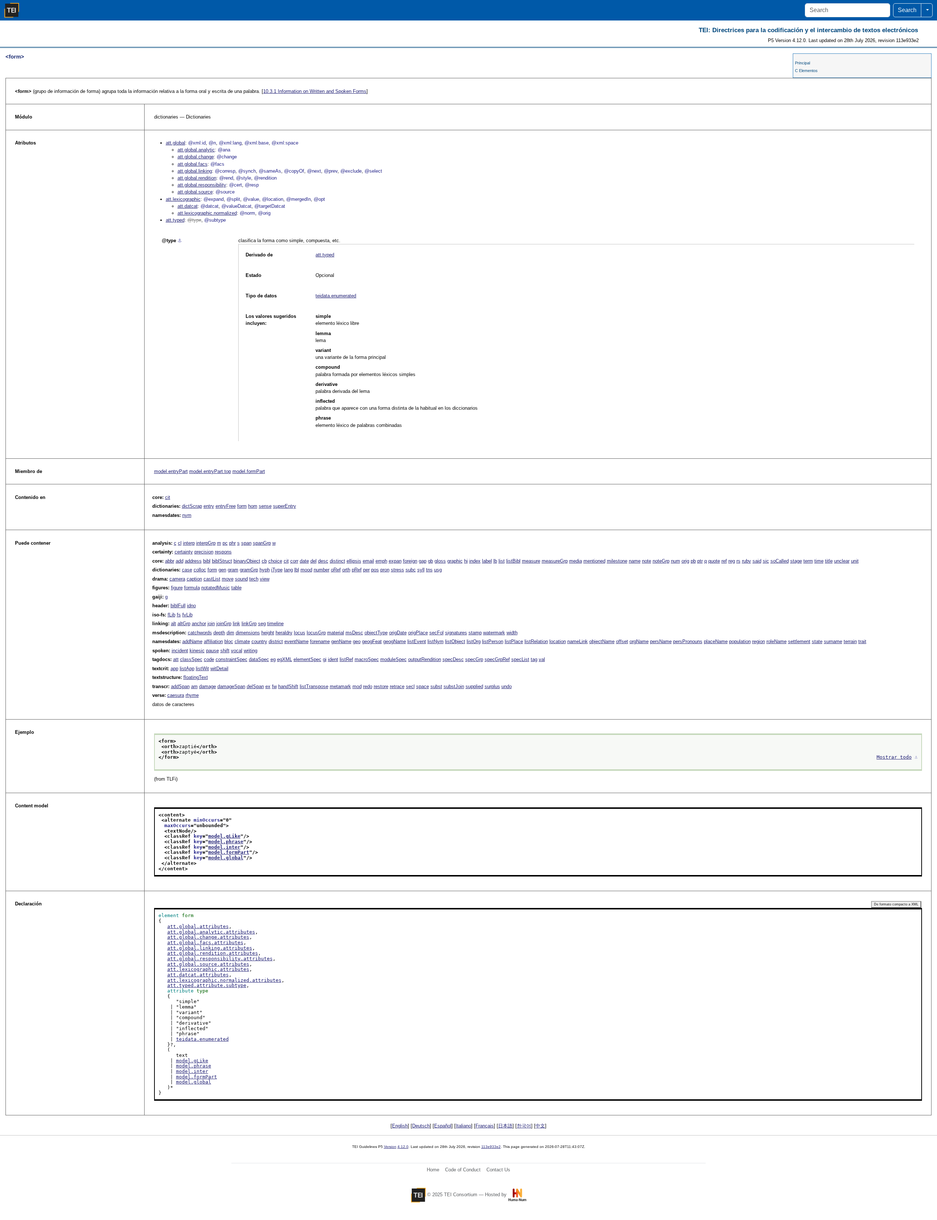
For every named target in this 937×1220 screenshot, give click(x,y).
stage (796, 561)
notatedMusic (215, 587)
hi (466, 561)
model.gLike (224, 836)
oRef (336, 570)
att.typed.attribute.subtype (206, 985)
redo (367, 686)
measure (531, 561)
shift (224, 650)
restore (381, 686)
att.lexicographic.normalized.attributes (224, 980)
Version (390, 1147)
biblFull (178, 605)
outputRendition (424, 659)
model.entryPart (171, 471)
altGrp (184, 623)
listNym (436, 641)
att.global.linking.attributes (209, 948)
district (276, 641)
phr (232, 543)
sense (265, 506)
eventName (296, 641)
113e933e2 (491, 1147)
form (242, 506)
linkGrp (249, 623)
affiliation (213, 641)
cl (180, 543)
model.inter (224, 847)
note (646, 561)
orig (685, 561)
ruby (746, 561)
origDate (398, 632)
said (757, 561)
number (321, 570)
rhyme (192, 695)
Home (433, 1169)
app (174, 668)
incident (180, 650)
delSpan (255, 686)
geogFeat (372, 641)
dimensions (248, 632)
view (264, 579)
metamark (340, 686)
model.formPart (248, 471)
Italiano (463, 1126)
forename (320, 641)
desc (323, 561)
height (267, 632)
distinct (337, 561)
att (176, 659)
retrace (397, 686)
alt (173, 623)
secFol (436, 632)
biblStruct (222, 561)
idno (191, 605)
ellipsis (354, 561)
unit (855, 561)
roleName (776, 641)
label (487, 561)
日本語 (505, 1126)
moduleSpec (393, 659)
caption (194, 579)
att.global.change (196, 156)
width (512, 632)
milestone (617, 561)
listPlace (514, 641)
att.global (175, 143)
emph (381, 561)
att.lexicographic (183, 199)
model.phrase (225, 841)
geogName (394, 641)
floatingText (195, 677)
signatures (456, 632)
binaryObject (247, 561)
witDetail (219, 668)
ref (724, 561)
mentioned (594, 561)
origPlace (418, 632)
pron (384, 570)
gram (233, 570)
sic (766, 561)
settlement (799, 641)
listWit (202, 668)
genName (341, 641)
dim (230, 632)
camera (177, 579)
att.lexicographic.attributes (208, 969)
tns (429, 570)
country (259, 641)
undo (506, 686)
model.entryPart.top (210, 471)
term (808, 561)
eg (273, 659)
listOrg (474, 641)
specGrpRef (497, 659)
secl (410, 686)
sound (241, 579)
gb (430, 561)
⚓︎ (180, 240)
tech (253, 579)
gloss (440, 561)
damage (207, 686)
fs (179, 614)
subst (436, 686)
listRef (346, 659)
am (194, 686)
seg (262, 623)
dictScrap (192, 506)
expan (395, 561)
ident (333, 659)
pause (212, 650)
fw (274, 686)
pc (225, 543)
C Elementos (806, 70)
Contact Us (498, 1169)
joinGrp (223, 623)
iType (277, 570)
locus (299, 632)
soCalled (779, 561)
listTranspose (314, 686)
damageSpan (231, 686)
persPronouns (687, 641)
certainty (184, 552)
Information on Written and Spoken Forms (314, 91)
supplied (474, 686)
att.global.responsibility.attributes (220, 958)
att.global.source (195, 192)
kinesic (197, 650)
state (817, 641)
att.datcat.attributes (198, 974)
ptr (700, 561)
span (246, 543)
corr (294, 561)
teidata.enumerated (336, 296)
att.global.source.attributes (208, 964)
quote (714, 561)
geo (357, 641)
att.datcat (188, 206)
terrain (850, 641)
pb (693, 561)
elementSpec (307, 659)
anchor (199, 623)
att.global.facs (193, 164)
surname (833, 641)
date (304, 561)
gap (422, 561)
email (368, 561)
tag (534, 659)
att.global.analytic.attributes (211, 932)
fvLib (187, 614)
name (635, 561)
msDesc (354, 632)
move (228, 579)
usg (438, 570)
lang (288, 570)
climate (242, 641)
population (740, 641)
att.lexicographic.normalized (207, 213)
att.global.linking (195, 171)
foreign (410, 561)
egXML (284, 659)
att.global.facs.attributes (205, 942)
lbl (296, 570)
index (475, 561)
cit (167, 497)
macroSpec (367, 659)
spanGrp (262, 543)
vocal (236, 650)
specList (520, 659)
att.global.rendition (197, 178)
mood (306, 570)
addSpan (180, 686)
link (236, 623)
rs (738, 561)
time (819, 561)
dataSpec (259, 659)
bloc (228, 641)
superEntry (284, 506)
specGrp (474, 659)
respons (223, 552)
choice (275, 561)
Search (907, 10)
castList (212, 579)
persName (661, 641)
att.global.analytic (196, 150)
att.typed (175, 220)
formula (192, 587)
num (675, 561)
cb (264, 561)
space (422, 686)
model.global (225, 857)
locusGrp (316, 632)
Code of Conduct (463, 1169)
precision (203, 552)
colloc (200, 570)
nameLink (577, 641)
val (542, 659)
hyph (265, 570)
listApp (187, 668)
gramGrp (249, 570)
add (179, 561)
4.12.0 (402, 1147)
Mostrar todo (894, 757)
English (400, 1126)
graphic (455, 561)
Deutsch (421, 1126)
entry (209, 506)
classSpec (191, 659)
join (211, 623)
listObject (455, 641)
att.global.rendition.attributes (212, 953)
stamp (475, 632)
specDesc (453, 659)
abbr (169, 561)
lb (495, 561)
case (187, 570)
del (313, 561)
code (209, 659)
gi (324, 659)
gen (222, 570)
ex (267, 686)
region (758, 641)
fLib (171, 614)
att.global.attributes (198, 926)
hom (252, 506)
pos (375, 570)
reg (731, 561)
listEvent (416, 641)
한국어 (524, 1126)
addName (192, 641)
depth (219, 632)
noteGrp (661, 561)
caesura (175, 695)
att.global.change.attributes (208, 937)
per (366, 570)
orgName (639, 641)
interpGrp (206, 543)
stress (397, 570)
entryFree (226, 506)
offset (622, 641)
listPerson (492, 641)
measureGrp (555, 561)
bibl (206, 561)
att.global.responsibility (202, 185)
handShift (288, 686)
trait (862, 641)
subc (411, 570)
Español (442, 1126)
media (575, 561)
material (335, 632)
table (236, 587)
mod (357, 686)
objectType (376, 632)
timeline (275, 623)
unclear (842, 561)
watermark (494, 632)
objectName (602, 641)
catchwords (200, 632)
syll (421, 570)
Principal (802, 63)
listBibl (513, 561)
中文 (540, 1126)
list (502, 561)
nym (186, 515)
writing (250, 650)
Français (484, 1126)
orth (346, 570)
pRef (357, 570)
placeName (716, 641)
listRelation (536, 641)
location (557, 641)
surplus (492, 686)
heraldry (284, 632)
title (829, 561)
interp (189, 543)
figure (177, 587)
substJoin (454, 686)
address (193, 561)
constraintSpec (231, 659)
